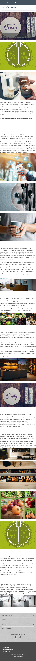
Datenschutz (6, 647)
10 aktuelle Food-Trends (6, 278)
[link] (4, 2)
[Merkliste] (32, 7)
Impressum (4, 645)
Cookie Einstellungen (7, 651)
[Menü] (3, 7)
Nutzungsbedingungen (8, 649)
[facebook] (16, 637)
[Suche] (28, 7)
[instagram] (20, 637)
